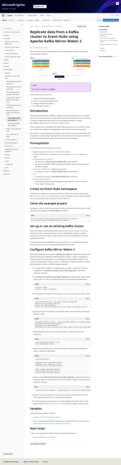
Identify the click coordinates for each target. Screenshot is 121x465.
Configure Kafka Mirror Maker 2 (108, 45)
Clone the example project (107, 38)
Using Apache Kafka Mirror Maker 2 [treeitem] (14, 119)
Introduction (103, 29)
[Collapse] (22, 24)
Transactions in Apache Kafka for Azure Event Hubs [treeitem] (13, 100)
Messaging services (47, 26)
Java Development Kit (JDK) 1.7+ (43, 159)
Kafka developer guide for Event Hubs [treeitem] (14, 82)
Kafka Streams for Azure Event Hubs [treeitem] (13, 106)
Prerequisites (104, 32)
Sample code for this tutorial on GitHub (46, 417)
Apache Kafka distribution (42, 179)
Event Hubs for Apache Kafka (55, 152)
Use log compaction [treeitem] (11, 139)
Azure (37, 26)
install (47, 169)
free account (74, 154)
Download (36, 169)
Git (34, 174)
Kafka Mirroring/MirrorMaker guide (56, 123)
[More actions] (89, 26)
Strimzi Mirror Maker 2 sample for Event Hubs (54, 423)
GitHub (52, 89)
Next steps (103, 50)
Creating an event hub (40, 196)
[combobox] (12, 28)
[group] (62, 324)
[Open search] (112, 15)
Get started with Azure (111, 20)
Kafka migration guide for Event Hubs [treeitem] (14, 88)
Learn (32, 26)
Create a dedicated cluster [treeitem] (13, 57)
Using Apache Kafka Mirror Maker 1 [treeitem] (14, 124)
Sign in (117, 15)
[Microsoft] (3, 15)
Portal (99, 20)
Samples (102, 48)
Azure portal (53, 404)
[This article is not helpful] (116, 57)
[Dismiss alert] (117, 3)
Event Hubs (58, 26)
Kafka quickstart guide (71, 231)
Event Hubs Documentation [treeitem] (12, 32)
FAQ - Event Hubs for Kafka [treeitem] (12, 135)
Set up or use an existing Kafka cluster (109, 41)
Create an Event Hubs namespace (106, 35)
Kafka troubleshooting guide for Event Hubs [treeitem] (13, 93)
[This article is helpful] (114, 57)
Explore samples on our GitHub (43, 437)
